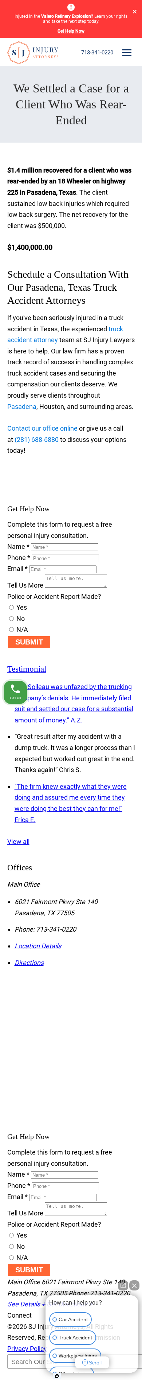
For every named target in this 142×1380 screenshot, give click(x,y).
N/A (21, 629)
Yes (21, 607)
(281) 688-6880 (37, 439)
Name (18, 546)
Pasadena (21, 406)
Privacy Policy (27, 1348)
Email (17, 568)
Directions (29, 962)
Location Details (38, 946)
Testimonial (26, 669)
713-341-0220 (97, 52)
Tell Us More (25, 585)
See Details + (26, 1304)
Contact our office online (42, 428)
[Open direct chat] (123, 1285)
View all (18, 841)
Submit (29, 642)
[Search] (25, 1376)
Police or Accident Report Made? (54, 596)
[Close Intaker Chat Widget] (134, 1285)
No (20, 618)
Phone (18, 557)
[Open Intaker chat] (57, 1376)
